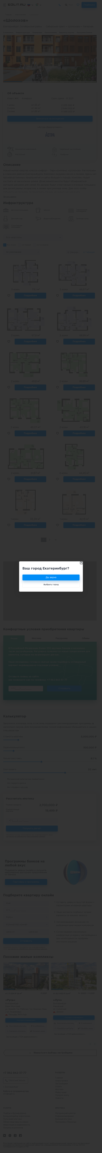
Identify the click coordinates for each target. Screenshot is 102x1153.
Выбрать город (51, 584)
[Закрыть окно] (81, 562)
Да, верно (51, 577)
